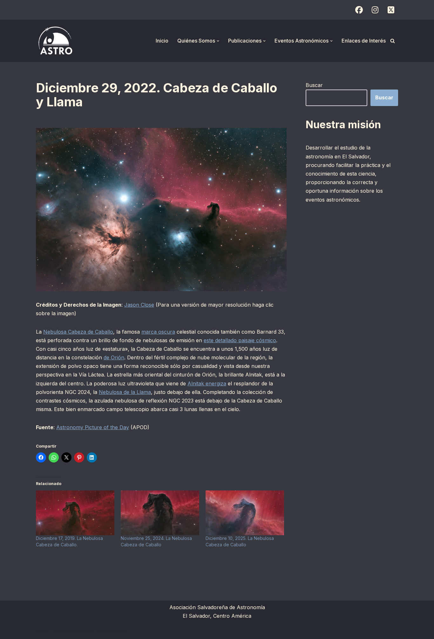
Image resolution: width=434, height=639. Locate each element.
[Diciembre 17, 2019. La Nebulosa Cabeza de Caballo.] (75, 512)
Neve (42, 631)
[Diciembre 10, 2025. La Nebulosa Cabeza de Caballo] (245, 512)
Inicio (162, 40)
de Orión (114, 357)
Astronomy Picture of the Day (92, 427)
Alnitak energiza (206, 383)
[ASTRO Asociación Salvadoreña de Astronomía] (55, 40)
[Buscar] (392, 40)
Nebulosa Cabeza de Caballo (78, 332)
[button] (218, 41)
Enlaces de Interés (364, 40)
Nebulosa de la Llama (125, 392)
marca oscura (158, 332)
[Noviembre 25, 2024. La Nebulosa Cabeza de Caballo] (160, 512)
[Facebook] (359, 10)
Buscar (314, 85)
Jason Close (139, 305)
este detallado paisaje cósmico (240, 340)
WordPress (113, 631)
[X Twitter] (391, 10)
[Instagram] (375, 10)
